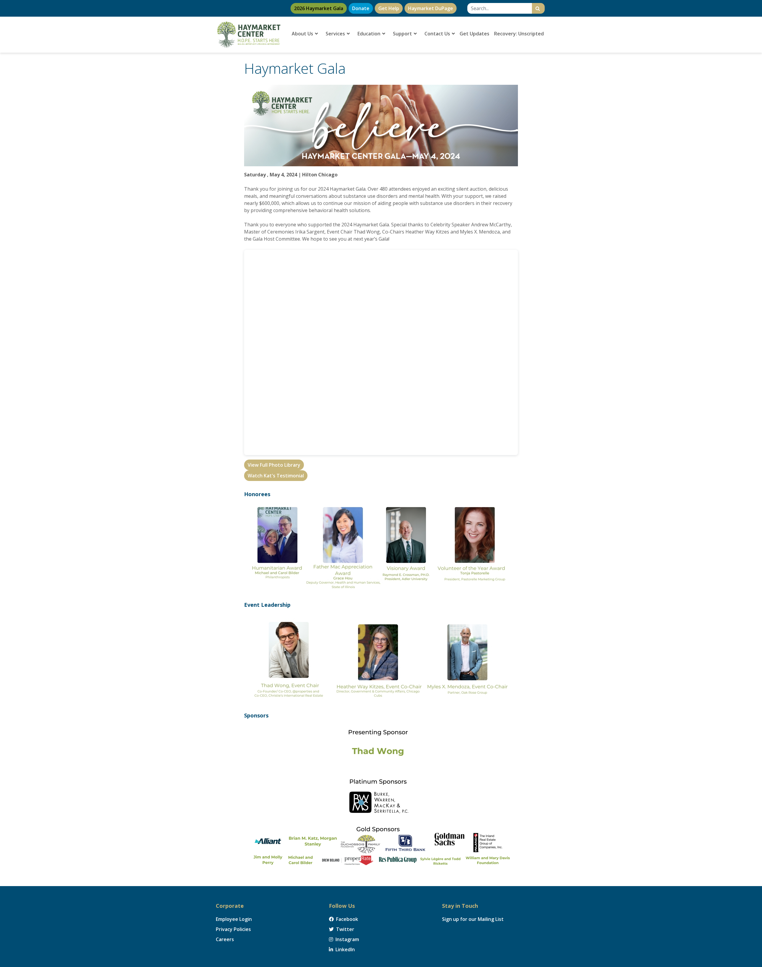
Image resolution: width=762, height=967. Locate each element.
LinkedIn (344, 949)
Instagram (346, 939)
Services (336, 33)
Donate (360, 8)
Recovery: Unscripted (519, 33)
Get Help (388, 8)
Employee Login (234, 919)
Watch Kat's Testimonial (276, 475)
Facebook (346, 919)
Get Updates (474, 33)
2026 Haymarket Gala (318, 8)
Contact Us (437, 33)
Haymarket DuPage (430, 8)
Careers (225, 939)
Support (403, 33)
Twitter (344, 929)
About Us (303, 33)
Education (369, 33)
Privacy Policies (233, 929)
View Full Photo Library (274, 465)
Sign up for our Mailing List (473, 919)
